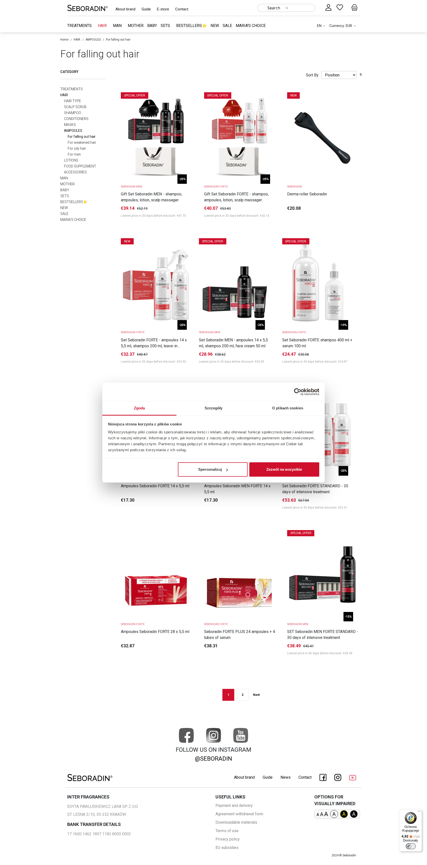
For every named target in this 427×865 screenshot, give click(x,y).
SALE (227, 25)
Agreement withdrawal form (239, 814)
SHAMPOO (72, 113)
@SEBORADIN (213, 758)
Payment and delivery (234, 805)
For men (74, 154)
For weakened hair (82, 142)
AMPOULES (93, 39)
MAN (118, 25)
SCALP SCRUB (75, 107)
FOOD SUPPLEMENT (80, 166)
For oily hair (77, 148)
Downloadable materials (236, 822)
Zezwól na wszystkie (284, 469)
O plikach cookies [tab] (287, 408)
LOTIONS (71, 160)
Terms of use (226, 830)
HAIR (103, 25)
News (285, 777)
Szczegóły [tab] (214, 408)
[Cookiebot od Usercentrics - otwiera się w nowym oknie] (297, 392)
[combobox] (286, 8)
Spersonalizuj (210, 469)
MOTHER (136, 25)
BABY (152, 25)
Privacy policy (227, 839)
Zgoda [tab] (139, 408)
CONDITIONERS (76, 119)
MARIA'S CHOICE (251, 25)
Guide (146, 9)
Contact (181, 9)
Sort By (312, 75)
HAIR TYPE (72, 101)
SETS (166, 25)
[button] (322, 26)
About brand (125, 9)
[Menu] (419, 812)
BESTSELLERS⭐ (191, 25)
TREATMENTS (80, 25)
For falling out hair (82, 137)
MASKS (70, 125)
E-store (163, 9)
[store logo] (87, 8)
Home (64, 39)
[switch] (411, 846)
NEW (215, 25)
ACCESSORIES (75, 172)
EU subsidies (226, 847)
